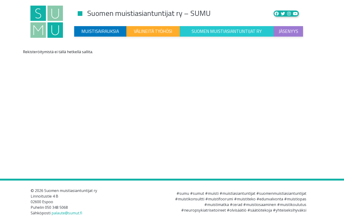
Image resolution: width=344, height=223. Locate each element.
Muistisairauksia (100, 31)
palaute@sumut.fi (66, 213)
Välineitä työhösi (153, 31)
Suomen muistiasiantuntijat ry (227, 31)
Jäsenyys (288, 31)
